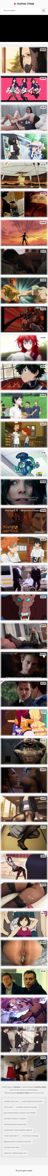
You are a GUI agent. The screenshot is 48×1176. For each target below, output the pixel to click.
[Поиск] (43, 10)
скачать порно (40, 1086)
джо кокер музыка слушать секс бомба (19, 1112)
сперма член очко (11, 1101)
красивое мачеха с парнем (15, 1118)
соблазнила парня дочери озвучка (18, 1130)
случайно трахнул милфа (26, 1107)
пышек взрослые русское (32, 1101)
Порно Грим (25, 4)
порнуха (16, 1086)
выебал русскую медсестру (15, 1124)
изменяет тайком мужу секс (15, 1153)
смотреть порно (23, 1092)
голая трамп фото (11, 1135)
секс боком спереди (30, 1135)
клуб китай (8, 1107)
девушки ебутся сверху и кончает (17, 1141)
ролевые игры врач (12, 1147)
